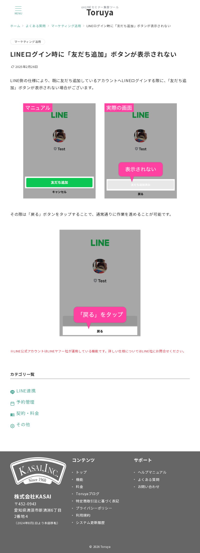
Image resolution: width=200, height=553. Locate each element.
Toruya (100, 12)
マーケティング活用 (27, 41)
